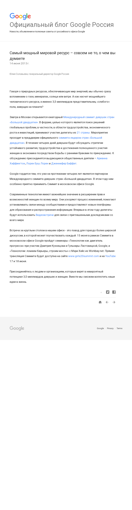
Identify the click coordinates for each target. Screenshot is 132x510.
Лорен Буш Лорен (37, 163)
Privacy (110, 328)
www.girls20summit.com (83, 256)
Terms (119, 328)
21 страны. (83, 132)
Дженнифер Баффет (63, 163)
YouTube (110, 256)
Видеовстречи (45, 214)
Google (100, 328)
